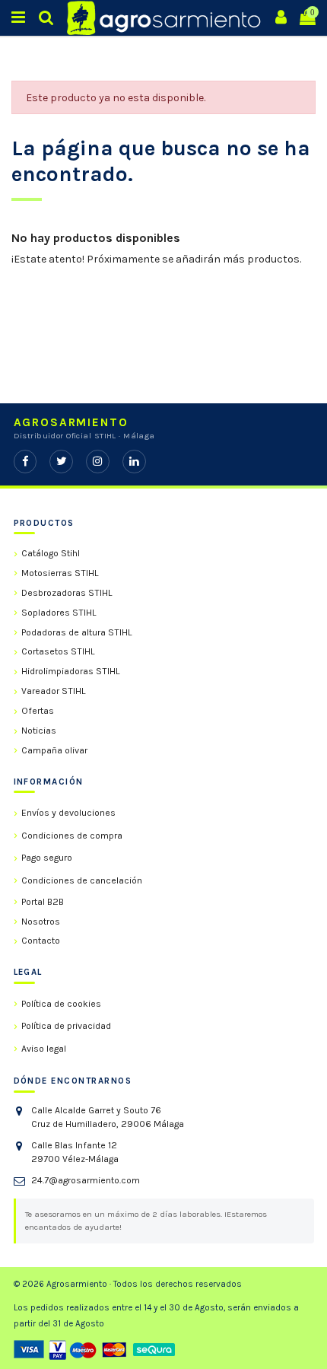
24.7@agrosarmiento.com (85, 1180)
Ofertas (37, 710)
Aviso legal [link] (43, 1048)
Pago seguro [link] (46, 857)
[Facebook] (25, 461)
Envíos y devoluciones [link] (68, 812)
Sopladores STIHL (59, 612)
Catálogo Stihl (50, 553)
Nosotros (40, 921)
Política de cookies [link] (61, 1003)
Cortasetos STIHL (58, 651)
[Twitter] (61, 461)
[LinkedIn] (134, 461)
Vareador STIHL (53, 691)
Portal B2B (42, 901)
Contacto (40, 940)
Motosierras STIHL (60, 573)
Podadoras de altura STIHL (76, 632)
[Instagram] (98, 461)
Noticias (38, 730)
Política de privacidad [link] (66, 1025)
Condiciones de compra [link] (71, 835)
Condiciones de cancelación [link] (81, 880)
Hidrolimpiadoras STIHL (70, 671)
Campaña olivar (54, 750)
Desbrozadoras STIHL (67, 592)
